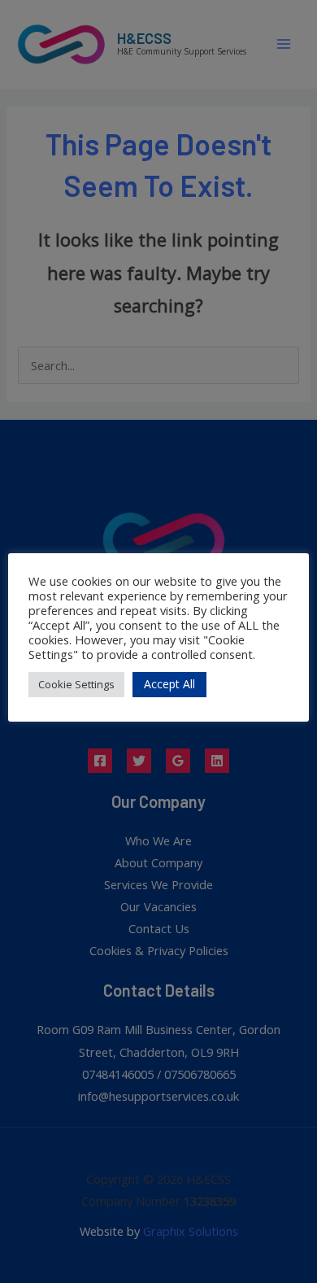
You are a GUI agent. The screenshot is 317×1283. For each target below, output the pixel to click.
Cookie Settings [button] (76, 684)
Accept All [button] (169, 684)
